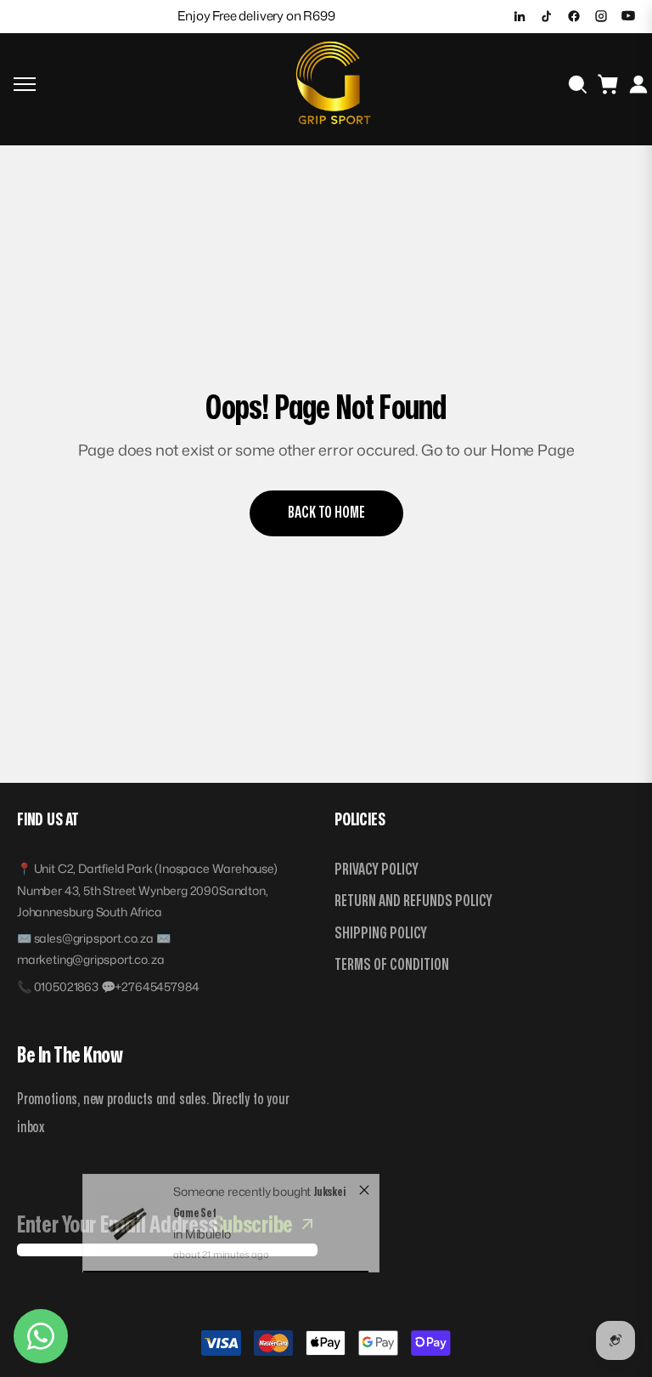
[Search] (577, 84)
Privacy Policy (376, 870)
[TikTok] (547, 16)
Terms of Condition (391, 965)
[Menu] (25, 84)
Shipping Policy (380, 933)
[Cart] (608, 84)
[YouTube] (628, 16)
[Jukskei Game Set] (128, 1237)
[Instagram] (601, 16)
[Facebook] (574, 16)
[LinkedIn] (519, 16)
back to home (326, 513)
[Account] (638, 84)
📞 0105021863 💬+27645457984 (108, 986)
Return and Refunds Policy (413, 901)
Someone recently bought (243, 1206)
